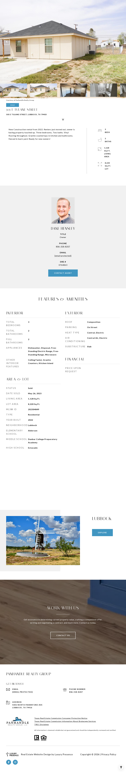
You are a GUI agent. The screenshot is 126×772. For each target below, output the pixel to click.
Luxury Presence (64, 754)
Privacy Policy (108, 754)
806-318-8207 (63, 246)
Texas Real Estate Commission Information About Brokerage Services (65, 721)
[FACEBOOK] (8, 762)
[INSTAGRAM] (15, 762)
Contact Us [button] (63, 635)
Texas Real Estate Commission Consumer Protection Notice (60, 718)
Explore (102, 532)
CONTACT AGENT (63, 273)
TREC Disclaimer (41, 724)
